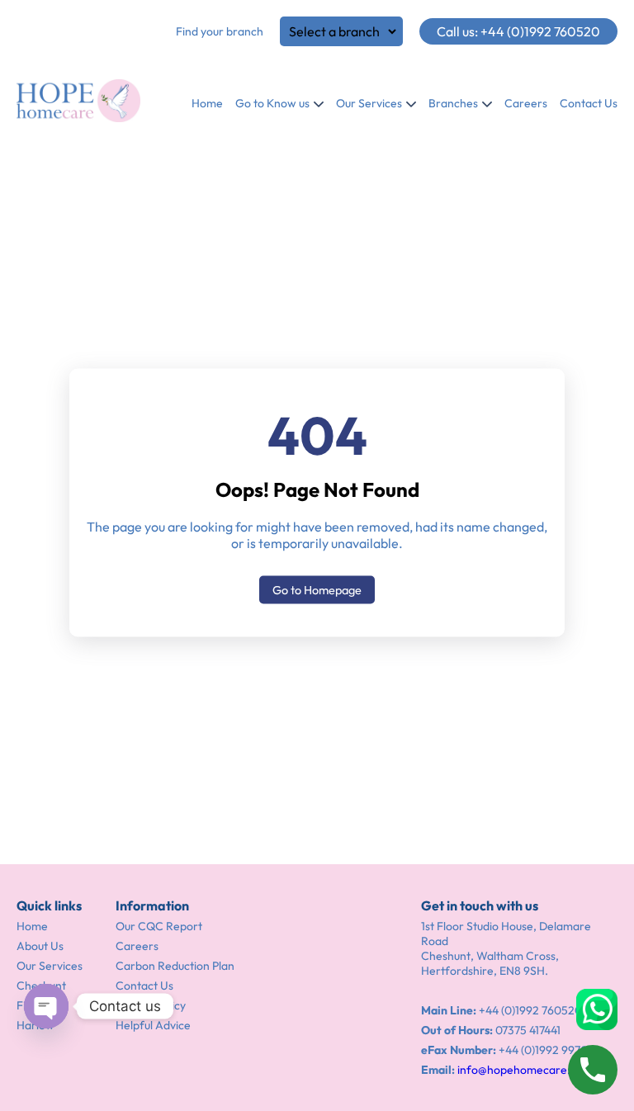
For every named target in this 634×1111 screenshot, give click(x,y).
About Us (40, 945)
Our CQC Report (159, 926)
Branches (453, 103)
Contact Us (588, 103)
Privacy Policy (151, 1005)
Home (207, 103)
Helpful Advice (153, 1025)
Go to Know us (272, 103)
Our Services (369, 103)
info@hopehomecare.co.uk (527, 1069)
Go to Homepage (317, 590)
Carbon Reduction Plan (175, 965)
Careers (525, 103)
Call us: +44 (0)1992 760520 (518, 31)
